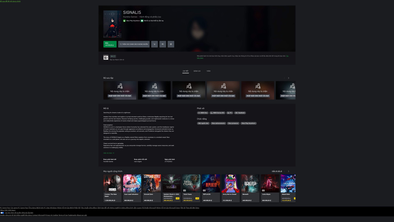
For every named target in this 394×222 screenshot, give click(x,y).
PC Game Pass (5, 208)
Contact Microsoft (38, 215)
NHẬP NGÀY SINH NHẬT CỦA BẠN (120, 96)
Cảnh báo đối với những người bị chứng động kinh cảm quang (119, 208)
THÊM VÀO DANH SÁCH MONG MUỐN (135, 44)
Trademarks (72, 215)
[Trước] (284, 78)
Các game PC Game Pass (19, 208)
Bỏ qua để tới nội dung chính (10, 1)
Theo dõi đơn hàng (192, 208)
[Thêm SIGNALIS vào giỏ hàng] (154, 44)
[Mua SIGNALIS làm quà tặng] (162, 44)
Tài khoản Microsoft (149, 208)
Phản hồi (77, 208)
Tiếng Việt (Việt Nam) (7, 210)
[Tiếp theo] (288, 78)
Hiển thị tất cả (277, 171)
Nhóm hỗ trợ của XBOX (65, 208)
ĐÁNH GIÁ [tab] (197, 71)
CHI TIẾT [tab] (185, 71)
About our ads (82, 215)
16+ (112, 56)
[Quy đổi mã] (171, 44)
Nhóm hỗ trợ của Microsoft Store (168, 208)
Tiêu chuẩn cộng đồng (89, 208)
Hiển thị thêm (107, 153)
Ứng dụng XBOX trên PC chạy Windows (43, 208)
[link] (112, 188)
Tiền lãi (182, 208)
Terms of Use (63, 215)
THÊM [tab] (208, 71)
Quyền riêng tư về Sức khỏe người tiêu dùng (16, 215)
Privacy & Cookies (51, 215)
